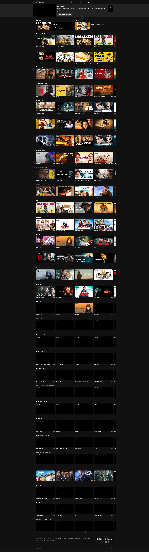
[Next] (112, 39)
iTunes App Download (99, 539)
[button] (64, 14)
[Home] (40, 2)
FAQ (37, 540)
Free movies (75, 2)
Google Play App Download (109, 539)
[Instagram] (106, 542)
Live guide (60, 2)
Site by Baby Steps (109, 548)
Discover (67, 2)
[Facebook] (109, 542)
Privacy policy (70, 538)
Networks (91, 2)
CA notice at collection (79, 538)
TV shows (84, 2)
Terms (65, 538)
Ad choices (87, 538)
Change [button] (111, 544)
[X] (112, 542)
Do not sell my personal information (47, 540)
